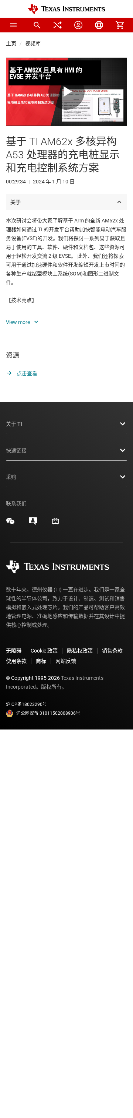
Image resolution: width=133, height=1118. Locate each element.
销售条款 (112, 651)
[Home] (66, 9)
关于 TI (14, 424)
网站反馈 (65, 661)
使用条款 (16, 661)
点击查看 (26, 373)
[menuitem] (37, 25)
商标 (41, 661)
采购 (11, 477)
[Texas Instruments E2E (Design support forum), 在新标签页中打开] (32, 524)
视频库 (33, 43)
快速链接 (16, 450)
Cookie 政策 (44, 651)
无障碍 (13, 651)
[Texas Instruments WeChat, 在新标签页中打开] (10, 524)
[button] (13, 25)
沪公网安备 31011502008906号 (48, 713)
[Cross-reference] (57, 25)
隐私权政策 (80, 651)
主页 (11, 43)
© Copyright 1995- (33, 678)
